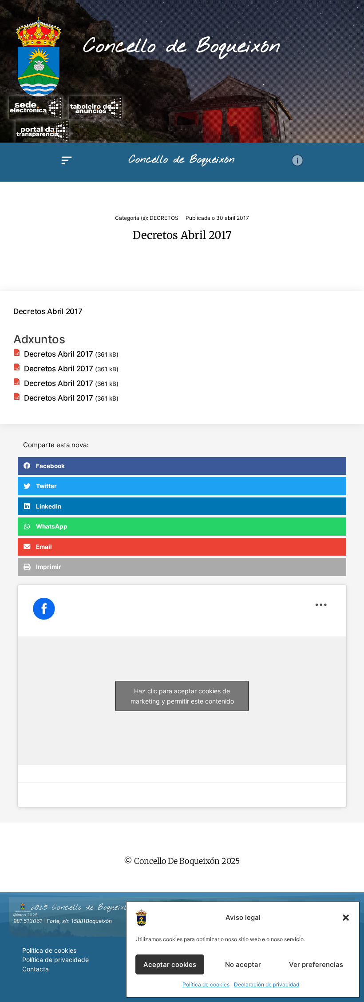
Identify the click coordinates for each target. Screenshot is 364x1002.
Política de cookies (205, 984)
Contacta (35, 969)
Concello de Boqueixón (181, 46)
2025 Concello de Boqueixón (81, 907)
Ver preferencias (316, 964)
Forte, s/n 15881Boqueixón (79, 921)
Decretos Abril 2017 (47, 311)
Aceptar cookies (169, 964)
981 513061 (27, 921)
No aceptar (243, 964)
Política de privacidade (55, 959)
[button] (345, 917)
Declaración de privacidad (266, 984)
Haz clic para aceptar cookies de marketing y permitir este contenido (182, 696)
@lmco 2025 (25, 914)
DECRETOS (164, 218)
